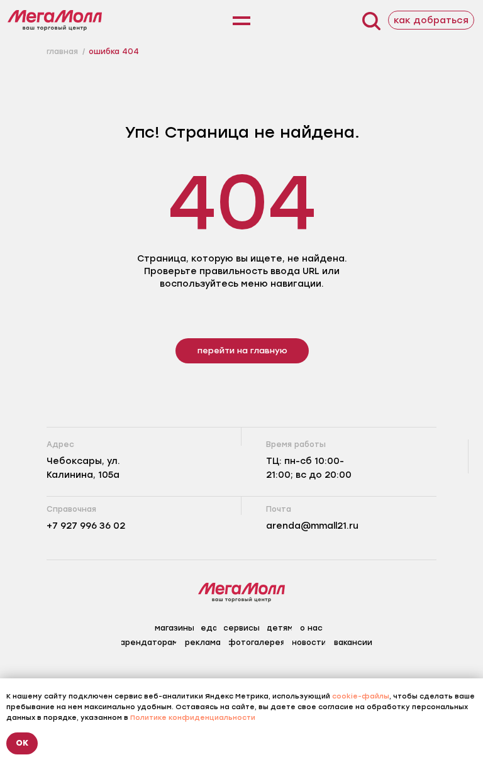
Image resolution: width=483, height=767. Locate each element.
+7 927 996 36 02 (86, 526)
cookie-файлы (360, 696)
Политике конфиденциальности (192, 718)
